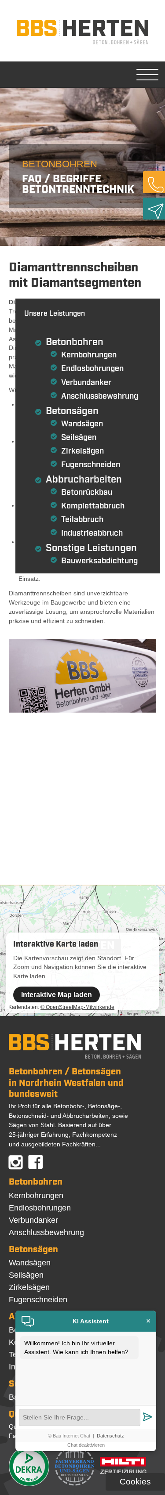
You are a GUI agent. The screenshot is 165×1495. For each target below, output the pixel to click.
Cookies (135, 1481)
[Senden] (147, 1417)
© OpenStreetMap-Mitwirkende (77, 1007)
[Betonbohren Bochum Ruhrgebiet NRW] (82, 45)
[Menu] (147, 74)
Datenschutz (110, 1435)
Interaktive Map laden (56, 994)
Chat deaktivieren (86, 1445)
